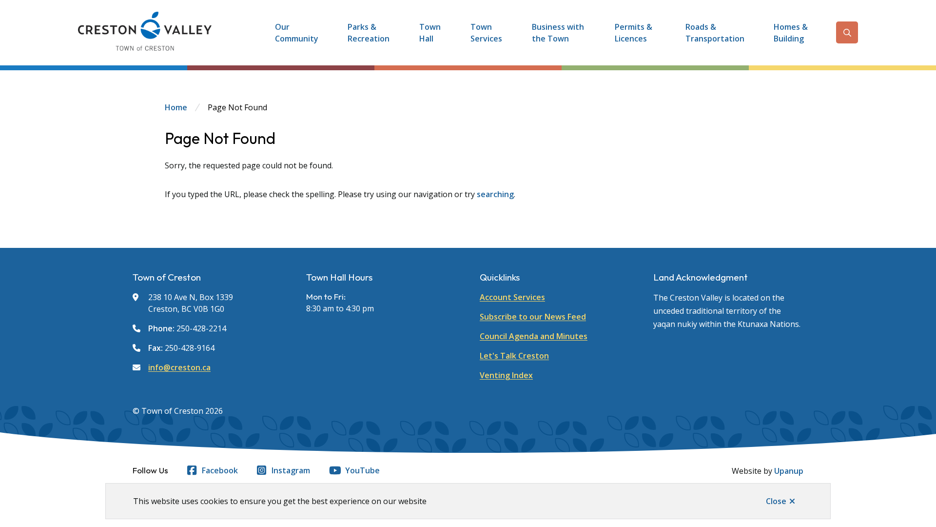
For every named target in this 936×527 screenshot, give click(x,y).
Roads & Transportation (714, 32)
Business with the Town (558, 32)
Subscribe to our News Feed (533, 316)
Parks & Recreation (369, 32)
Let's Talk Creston (514, 355)
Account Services (512, 297)
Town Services (486, 32)
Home (176, 107)
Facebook (220, 470)
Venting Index (506, 375)
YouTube (362, 470)
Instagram (291, 470)
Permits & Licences (633, 32)
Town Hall (430, 32)
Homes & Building (791, 32)
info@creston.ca (179, 367)
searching (495, 194)
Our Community (296, 32)
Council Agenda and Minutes (533, 336)
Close (776, 501)
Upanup (788, 471)
